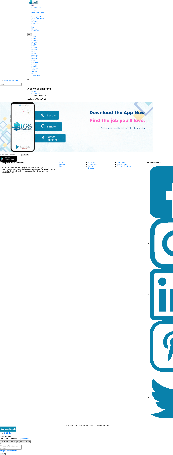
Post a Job (35, 23)
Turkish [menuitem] (34, 71)
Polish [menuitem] (33, 60)
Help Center (121, 162)
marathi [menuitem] (34, 59)
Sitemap (91, 168)
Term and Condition (124, 166)
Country (91, 166)
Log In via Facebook (8, 441)
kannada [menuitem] (34, 57)
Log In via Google (23, 441)
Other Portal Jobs (37, 13)
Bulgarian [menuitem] (34, 40)
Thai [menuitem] (33, 70)
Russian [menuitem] (34, 64)
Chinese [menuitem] (34, 42)
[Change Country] (32, 5)
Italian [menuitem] (33, 53)
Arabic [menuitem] (33, 36)
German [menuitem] (34, 48)
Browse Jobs (36, 7)
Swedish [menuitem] (34, 68)
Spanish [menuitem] (34, 66)
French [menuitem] (33, 46)
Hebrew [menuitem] (34, 49)
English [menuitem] (34, 44)
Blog (60, 166)
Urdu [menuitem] (33, 73)
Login (33, 20)
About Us (91, 162)
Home (33, 92)
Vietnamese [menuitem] (35, 75)
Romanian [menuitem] (35, 62)
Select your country (11, 81)
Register (34, 22)
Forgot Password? (8, 451)
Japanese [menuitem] (34, 55)
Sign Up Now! (24, 438)
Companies (35, 93)
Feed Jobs (32, 11)
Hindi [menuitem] (33, 51)
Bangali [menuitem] (34, 38)
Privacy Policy (122, 164)
